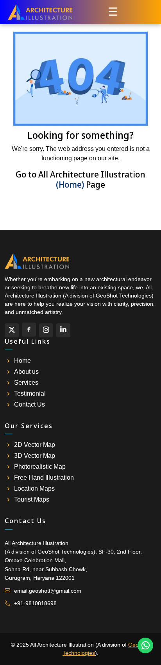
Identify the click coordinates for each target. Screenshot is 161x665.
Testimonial (30, 394)
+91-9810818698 (35, 603)
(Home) (70, 184)
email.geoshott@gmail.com (47, 591)
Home (22, 361)
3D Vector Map (34, 456)
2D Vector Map (34, 445)
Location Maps (34, 489)
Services (26, 383)
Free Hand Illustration (44, 478)
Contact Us (29, 405)
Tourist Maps (31, 500)
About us (26, 372)
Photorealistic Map (40, 467)
